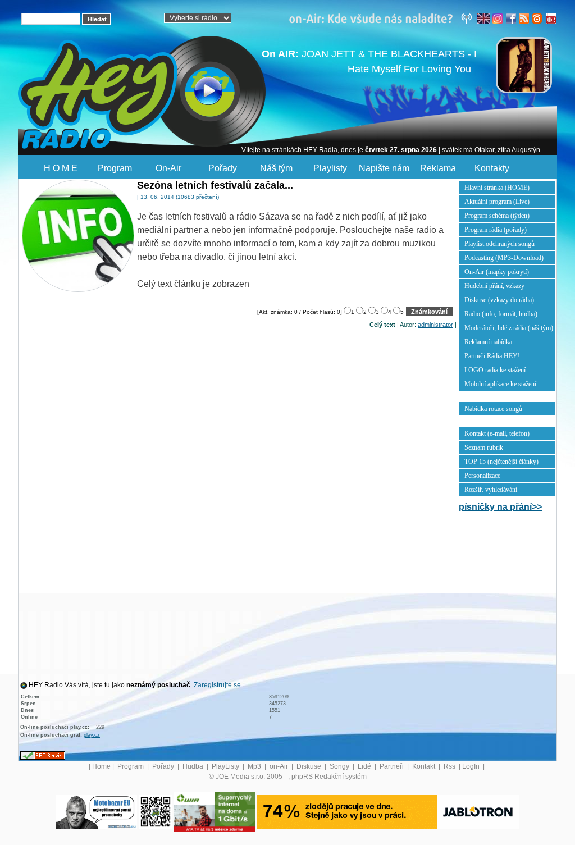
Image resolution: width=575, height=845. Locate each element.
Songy (340, 766)
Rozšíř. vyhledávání (490, 490)
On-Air (168, 168)
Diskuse (309, 766)
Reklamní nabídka (488, 342)
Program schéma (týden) (497, 216)
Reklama (438, 168)
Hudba (193, 766)
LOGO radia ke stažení (495, 370)
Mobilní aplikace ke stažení (500, 384)
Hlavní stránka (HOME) (497, 187)
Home (101, 766)
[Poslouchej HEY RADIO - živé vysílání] (199, 93)
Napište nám (384, 168)
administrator (435, 324)
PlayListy (226, 766)
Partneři (392, 766)
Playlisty (330, 168)
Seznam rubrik (483, 447)
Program (115, 168)
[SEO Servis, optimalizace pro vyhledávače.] (42, 755)
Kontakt (424, 766)
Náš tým (276, 168)
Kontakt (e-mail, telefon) (497, 433)
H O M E (60, 168)
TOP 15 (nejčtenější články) (501, 461)
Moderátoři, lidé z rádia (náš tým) (508, 328)
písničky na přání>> (500, 506)
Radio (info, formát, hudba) (500, 314)
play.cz (92, 735)
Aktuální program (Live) (497, 201)
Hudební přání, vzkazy (494, 286)
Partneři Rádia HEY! (492, 356)
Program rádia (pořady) (495, 230)
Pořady (222, 168)
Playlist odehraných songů (499, 244)
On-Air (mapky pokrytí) (496, 272)
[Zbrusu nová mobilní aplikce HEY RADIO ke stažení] (155, 811)
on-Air (280, 766)
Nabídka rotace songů (493, 409)
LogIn (471, 766)
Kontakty (491, 168)
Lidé (365, 766)
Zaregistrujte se (217, 685)
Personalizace (482, 475)
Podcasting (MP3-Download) (504, 258)
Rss (450, 766)
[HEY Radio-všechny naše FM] (383, 18)
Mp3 (255, 766)
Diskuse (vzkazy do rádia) (499, 300)
